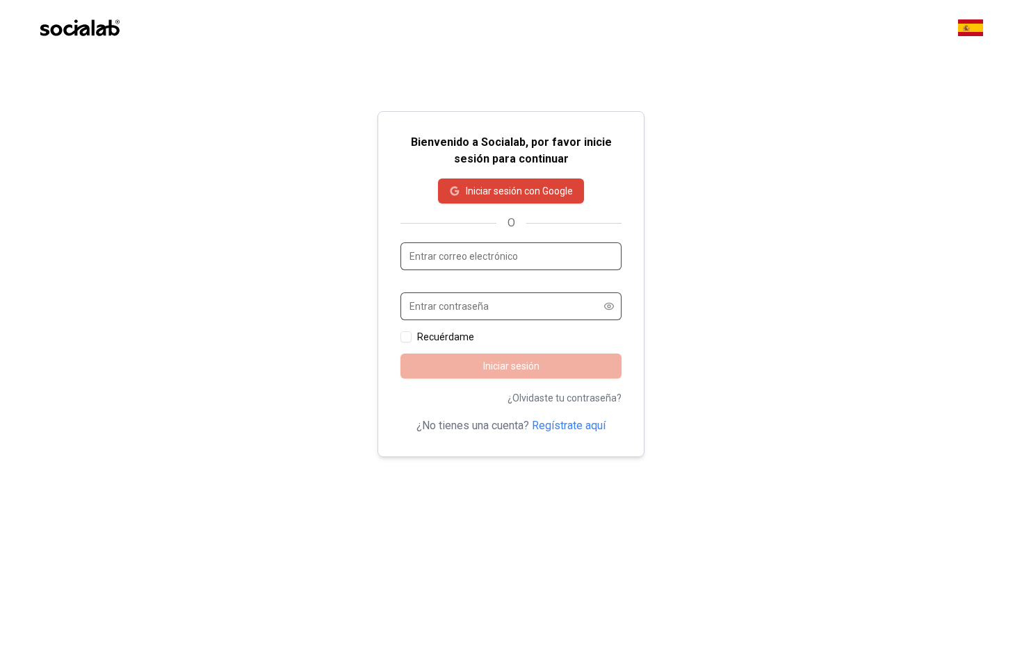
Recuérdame (445, 337)
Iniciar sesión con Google (519, 191)
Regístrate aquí (569, 425)
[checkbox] (406, 336)
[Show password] (609, 306)
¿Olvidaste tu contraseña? (565, 398)
